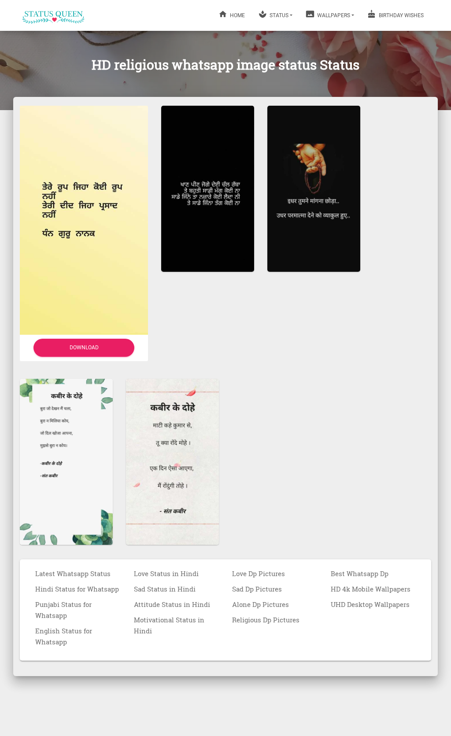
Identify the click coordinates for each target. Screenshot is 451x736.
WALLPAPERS (333, 15)
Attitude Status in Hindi (172, 604)
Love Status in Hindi (166, 573)
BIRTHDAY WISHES (400, 15)
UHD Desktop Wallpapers (370, 604)
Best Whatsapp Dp (359, 573)
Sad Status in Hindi (165, 588)
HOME (237, 15)
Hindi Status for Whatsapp (77, 588)
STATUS (278, 15)
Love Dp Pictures (258, 573)
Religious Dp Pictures (265, 619)
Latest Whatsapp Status (73, 573)
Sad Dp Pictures (257, 588)
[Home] (54, 15)
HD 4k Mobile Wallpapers (370, 588)
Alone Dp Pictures (260, 604)
